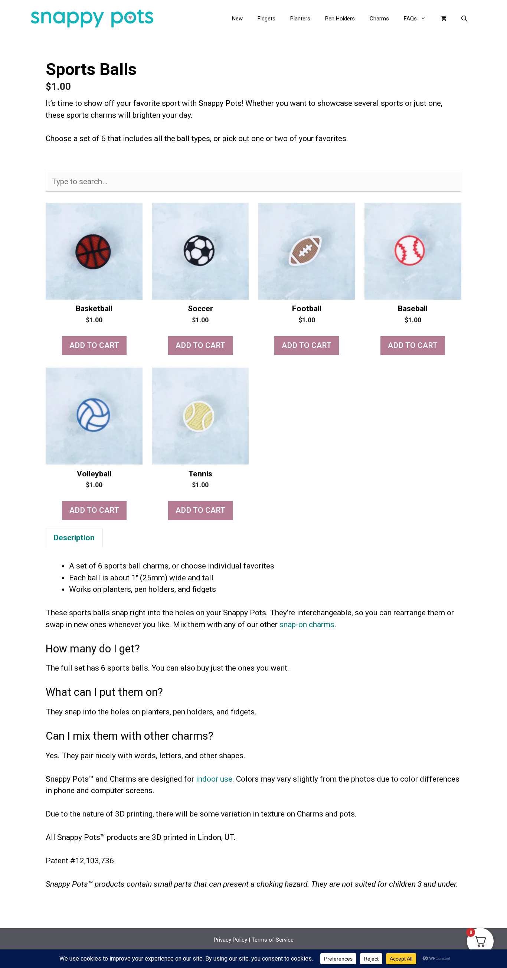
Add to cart (94, 345)
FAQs (410, 18)
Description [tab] (74, 537)
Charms (379, 18)
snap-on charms (306, 624)
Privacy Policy (230, 939)
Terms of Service (273, 939)
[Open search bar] (465, 18)
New (237, 18)
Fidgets (266, 18)
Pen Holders (340, 18)
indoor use (214, 779)
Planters (300, 18)
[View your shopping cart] (444, 18)
